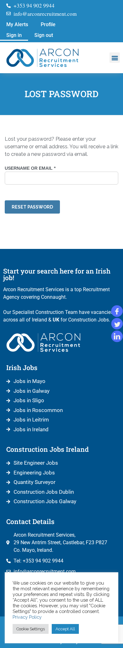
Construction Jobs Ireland (47, 449)
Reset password (32, 206)
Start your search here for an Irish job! (56, 274)
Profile (48, 24)
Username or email (41, 168)
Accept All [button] (65, 629)
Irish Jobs (22, 367)
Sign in (14, 35)
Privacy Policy (27, 617)
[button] (114, 57)
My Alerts (17, 24)
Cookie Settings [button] (30, 629)
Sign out (43, 35)
